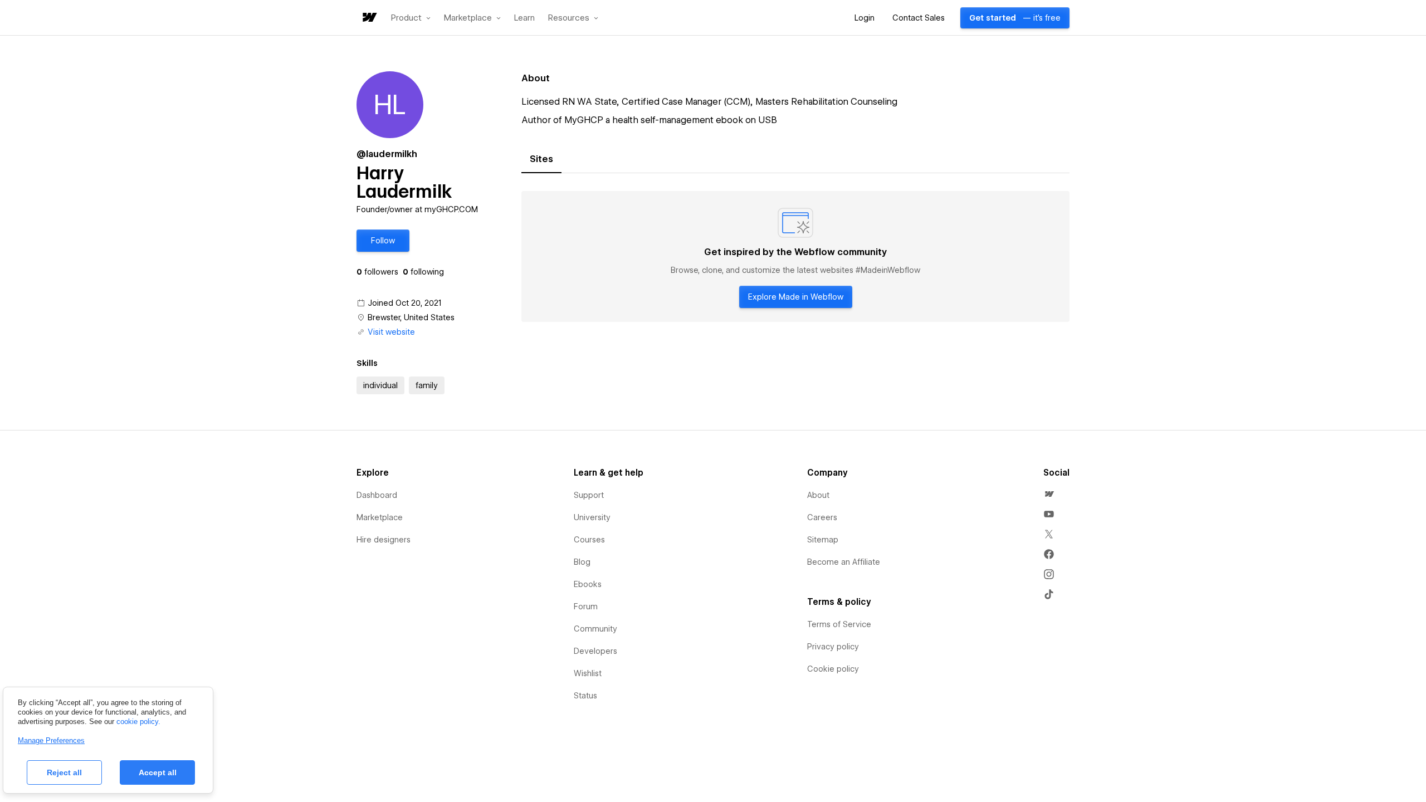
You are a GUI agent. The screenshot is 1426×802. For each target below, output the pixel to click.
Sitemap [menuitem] (822, 539)
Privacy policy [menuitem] (833, 646)
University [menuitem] (592, 517)
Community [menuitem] (595, 628)
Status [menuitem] (585, 695)
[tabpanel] (795, 256)
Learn (524, 18)
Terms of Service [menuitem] (839, 624)
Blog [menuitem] (582, 562)
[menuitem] (1048, 494)
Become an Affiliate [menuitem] (843, 562)
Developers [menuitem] (595, 651)
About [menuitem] (818, 495)
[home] (369, 18)
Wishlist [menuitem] (588, 673)
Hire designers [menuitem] (383, 539)
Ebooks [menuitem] (588, 584)
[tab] (541, 159)
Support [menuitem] (589, 495)
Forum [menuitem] (586, 606)
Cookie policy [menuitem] (833, 668)
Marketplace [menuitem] (379, 517)
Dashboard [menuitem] (376, 495)
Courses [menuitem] (589, 539)
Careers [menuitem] (822, 517)
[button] (410, 18)
